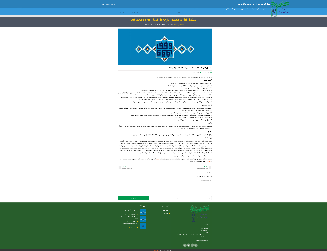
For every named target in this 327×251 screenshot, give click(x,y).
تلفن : (206, 224)
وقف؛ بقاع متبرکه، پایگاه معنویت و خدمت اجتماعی (128, 217)
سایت (157, 159)
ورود (103, 4)
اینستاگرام (208, 161)
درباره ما (234, 9)
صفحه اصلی (266, 9)
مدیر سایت (127, 214)
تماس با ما (226, 9)
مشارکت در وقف (255, 9)
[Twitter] (192, 245)
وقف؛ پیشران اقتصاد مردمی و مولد (130, 223)
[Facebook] (196, 245)
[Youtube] (188, 245)
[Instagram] (185, 245)
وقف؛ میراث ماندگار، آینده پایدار (131, 210)
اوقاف (178, 25)
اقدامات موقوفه (244, 9)
